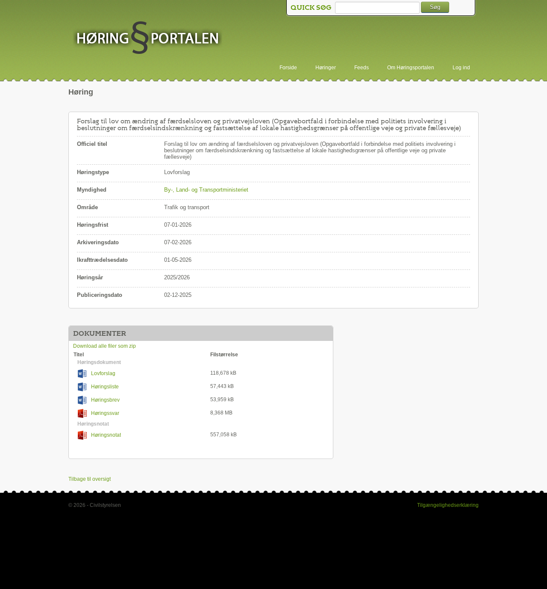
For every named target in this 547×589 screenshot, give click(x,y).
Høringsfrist (92, 225)
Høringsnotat (106, 435)
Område (87, 207)
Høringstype (93, 172)
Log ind (461, 68)
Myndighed (91, 189)
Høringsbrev (105, 400)
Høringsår (90, 277)
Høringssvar (105, 413)
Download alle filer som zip (104, 346)
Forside (288, 68)
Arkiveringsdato (98, 242)
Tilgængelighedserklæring (448, 505)
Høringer (325, 68)
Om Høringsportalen (410, 68)
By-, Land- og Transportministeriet (206, 189)
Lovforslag (103, 373)
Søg (435, 7)
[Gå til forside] (147, 38)
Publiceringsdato (99, 295)
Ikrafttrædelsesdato (102, 260)
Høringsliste (105, 387)
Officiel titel (92, 144)
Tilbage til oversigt (89, 479)
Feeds (361, 68)
